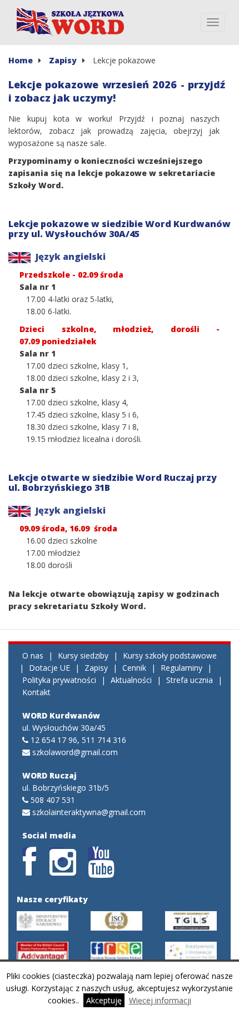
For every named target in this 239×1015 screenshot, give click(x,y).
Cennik (134, 667)
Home (20, 60)
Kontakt (36, 692)
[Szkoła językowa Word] (71, 22)
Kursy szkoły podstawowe (170, 655)
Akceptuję (104, 1000)
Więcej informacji (160, 1000)
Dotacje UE (49, 667)
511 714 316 (104, 740)
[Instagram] (56, 854)
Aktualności (131, 680)
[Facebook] (29, 854)
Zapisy (63, 60)
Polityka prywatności (59, 680)
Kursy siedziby (83, 655)
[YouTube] (95, 854)
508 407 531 (53, 800)
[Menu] (213, 22)
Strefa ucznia (189, 680)
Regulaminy (181, 667)
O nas (32, 655)
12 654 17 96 (54, 740)
